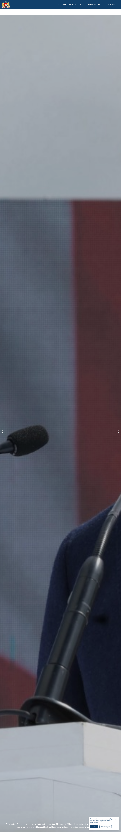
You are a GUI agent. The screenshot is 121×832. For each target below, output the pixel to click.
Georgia (72, 5)
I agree (94, 827)
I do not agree (105, 827)
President (62, 5)
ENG (113, 4)
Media (81, 5)
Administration (93, 5)
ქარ (109, 4)
